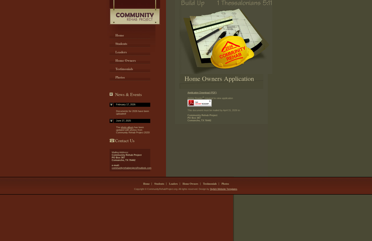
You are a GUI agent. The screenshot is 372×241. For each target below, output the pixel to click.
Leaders (121, 52)
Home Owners (125, 60)
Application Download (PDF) (202, 92)
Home (119, 35)
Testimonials (124, 68)
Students (121, 43)
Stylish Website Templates (223, 189)
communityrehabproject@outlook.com (131, 168)
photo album (127, 127)
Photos (120, 77)
